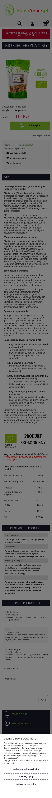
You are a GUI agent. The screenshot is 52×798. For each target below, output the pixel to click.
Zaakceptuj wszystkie (26, 784)
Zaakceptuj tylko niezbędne (26, 769)
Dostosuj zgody (26, 776)
